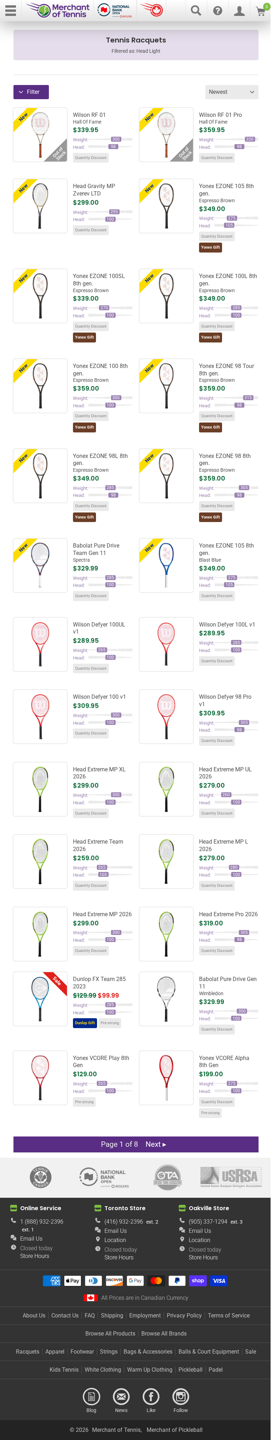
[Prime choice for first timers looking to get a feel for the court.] (40, 1078)
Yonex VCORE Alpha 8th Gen (224, 1062)
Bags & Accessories (148, 1351)
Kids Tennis (64, 1369)
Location (115, 1240)
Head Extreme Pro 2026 (228, 914)
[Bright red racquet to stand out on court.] (166, 1078)
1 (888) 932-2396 (41, 1221)
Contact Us (65, 1315)
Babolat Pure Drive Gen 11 (228, 986)
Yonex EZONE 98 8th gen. (225, 463)
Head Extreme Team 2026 (98, 845)
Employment (145, 1315)
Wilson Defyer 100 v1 (99, 696)
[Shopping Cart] (260, 14)
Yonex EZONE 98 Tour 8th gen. (226, 373)
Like (151, 1396)
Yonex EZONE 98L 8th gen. (100, 463)
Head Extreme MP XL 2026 (99, 773)
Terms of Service (229, 1315)
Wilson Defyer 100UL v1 (99, 628)
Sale (250, 1351)
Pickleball (190, 1369)
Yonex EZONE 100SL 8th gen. (99, 283)
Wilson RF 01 (89, 118)
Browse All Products (110, 1333)
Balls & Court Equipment (208, 1351)
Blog (91, 1396)
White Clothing (103, 1369)
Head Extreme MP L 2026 (223, 845)
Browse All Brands (164, 1333)
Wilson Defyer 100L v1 (227, 624)
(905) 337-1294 (208, 1221)
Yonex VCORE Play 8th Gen (101, 1062)
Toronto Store (125, 1208)
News (121, 1396)
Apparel (54, 1351)
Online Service (40, 1208)
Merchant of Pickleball (175, 1430)
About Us (34, 1315)
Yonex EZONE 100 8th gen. (100, 373)
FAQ (90, 1315)
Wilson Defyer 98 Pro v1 (225, 700)
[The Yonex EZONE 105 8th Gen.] (166, 565)
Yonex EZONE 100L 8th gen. (228, 283)
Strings (109, 1351)
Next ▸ (156, 1144)
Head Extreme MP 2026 (102, 914)
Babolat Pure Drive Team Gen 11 (96, 552)
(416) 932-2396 (123, 1221)
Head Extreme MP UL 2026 (225, 773)
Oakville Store (209, 1208)
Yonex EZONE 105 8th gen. (226, 193)
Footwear (82, 1351)
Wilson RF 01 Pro (220, 118)
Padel (216, 1369)
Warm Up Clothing (149, 1369)
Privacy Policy (184, 1315)
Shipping (112, 1315)
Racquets (27, 1351)
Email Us (31, 1238)
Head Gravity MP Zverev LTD (94, 190)
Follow (180, 1396)
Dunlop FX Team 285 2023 (99, 983)
